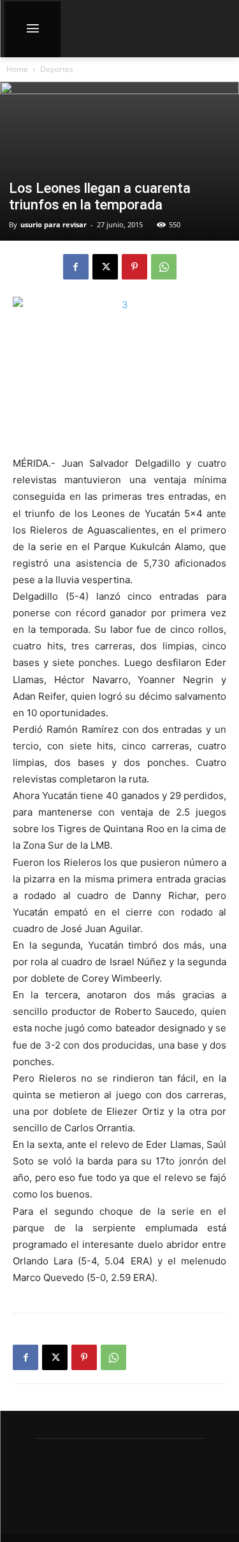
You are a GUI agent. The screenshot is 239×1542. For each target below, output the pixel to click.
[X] (105, 266)
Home (17, 69)
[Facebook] (76, 266)
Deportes (56, 69)
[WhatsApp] (164, 266)
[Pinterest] (134, 266)
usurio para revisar (53, 224)
